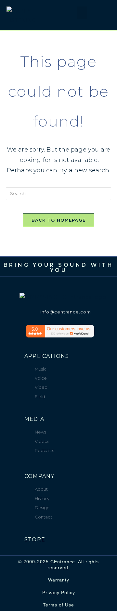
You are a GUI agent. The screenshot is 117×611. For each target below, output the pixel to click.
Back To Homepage (59, 220)
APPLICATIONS (46, 356)
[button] (67, 14)
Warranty (58, 579)
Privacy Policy (58, 592)
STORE (34, 539)
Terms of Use (58, 604)
